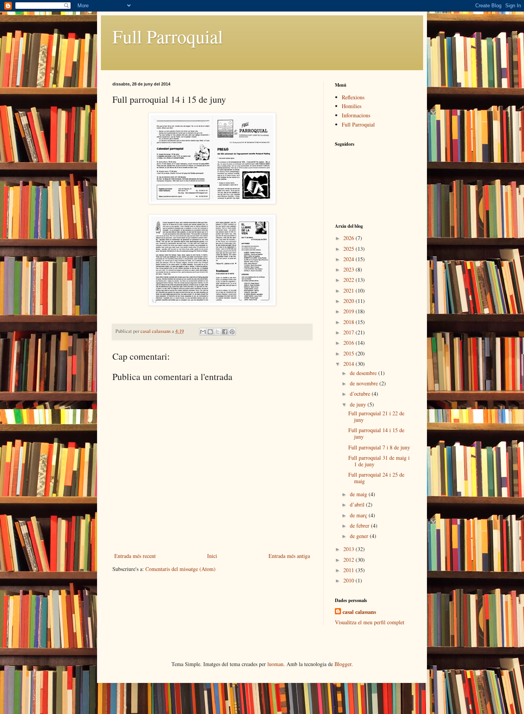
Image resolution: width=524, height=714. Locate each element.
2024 (349, 259)
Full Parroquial (167, 36)
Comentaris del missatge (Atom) (180, 569)
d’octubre (361, 393)
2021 (349, 290)
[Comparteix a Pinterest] (232, 332)
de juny (358, 404)
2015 (349, 353)
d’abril (358, 504)
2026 (349, 238)
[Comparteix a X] (217, 332)
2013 (349, 549)
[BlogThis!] (210, 332)
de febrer (360, 525)
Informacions (356, 115)
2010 (349, 580)
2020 (349, 300)
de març (359, 515)
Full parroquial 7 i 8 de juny (379, 447)
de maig (359, 494)
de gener (360, 536)
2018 (349, 322)
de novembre (364, 383)
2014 (349, 363)
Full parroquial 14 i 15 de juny (376, 433)
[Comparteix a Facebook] (225, 332)
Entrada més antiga (289, 555)
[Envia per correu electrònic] (203, 332)
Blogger (343, 664)
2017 (349, 332)
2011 (349, 570)
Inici (212, 555)
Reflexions (353, 97)
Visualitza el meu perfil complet (369, 622)
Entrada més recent (135, 555)
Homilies (351, 106)
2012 (349, 559)
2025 (349, 248)
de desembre (364, 373)
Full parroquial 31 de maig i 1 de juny (379, 461)
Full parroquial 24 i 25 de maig (376, 478)
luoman (275, 664)
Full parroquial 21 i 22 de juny (376, 416)
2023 (349, 269)
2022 (349, 279)
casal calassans (359, 612)
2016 (349, 342)
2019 (349, 311)
